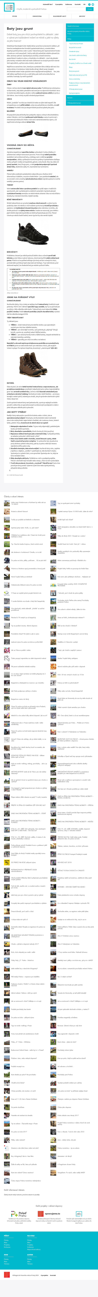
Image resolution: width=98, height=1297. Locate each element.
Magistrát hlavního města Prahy (24, 1275)
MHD (6, 1255)
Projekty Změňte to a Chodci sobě (80, 63)
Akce (5, 1242)
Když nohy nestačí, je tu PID (78, 75)
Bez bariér (72, 59)
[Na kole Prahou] (79, 1214)
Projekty (7, 1245)
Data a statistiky (74, 79)
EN (84, 4)
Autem (30, 1255)
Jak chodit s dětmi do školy (78, 55)
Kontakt (78, 4)
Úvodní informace (73, 26)
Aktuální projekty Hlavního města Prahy (78, 32)
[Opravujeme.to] (49, 1214)
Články (6, 1240)
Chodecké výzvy (74, 51)
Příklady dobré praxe (75, 89)
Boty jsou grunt (74, 71)
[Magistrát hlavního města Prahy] (7, 1275)
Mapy (70, 67)
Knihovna (68, 4)
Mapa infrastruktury (33, 1249)
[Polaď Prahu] (19, 1214)
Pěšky (69, 39)
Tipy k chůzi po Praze (76, 43)
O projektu (59, 4)
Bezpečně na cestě (75, 47)
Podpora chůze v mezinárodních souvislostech (79, 84)
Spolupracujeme (74, 93)
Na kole (69, 98)
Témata (6, 1264)
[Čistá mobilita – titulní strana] (9, 7)
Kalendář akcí (47, 4)
